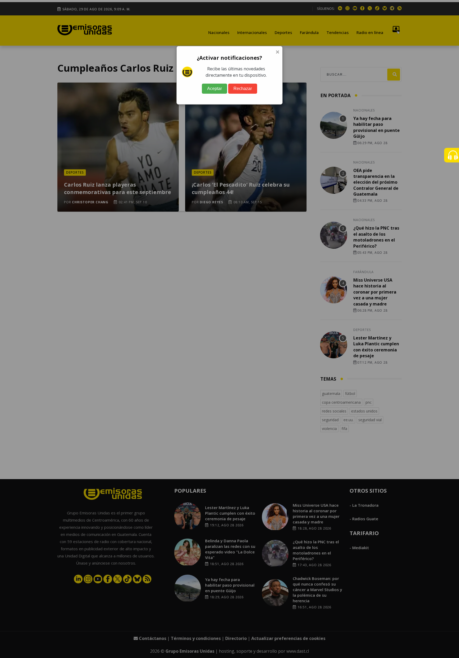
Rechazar (242, 88)
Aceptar (214, 88)
